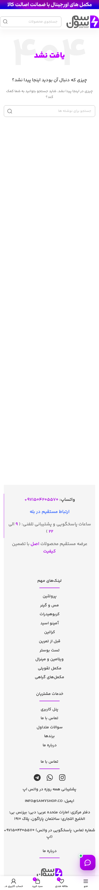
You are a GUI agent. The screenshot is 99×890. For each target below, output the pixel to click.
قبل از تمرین (49, 641)
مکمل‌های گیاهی (49, 677)
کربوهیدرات (50, 614)
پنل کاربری (49, 709)
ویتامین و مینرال (49, 659)
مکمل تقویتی (49, 668)
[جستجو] (9, 111)
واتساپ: (51, 499)
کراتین (49, 632)
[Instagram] (62, 777)
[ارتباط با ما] (87, 862)
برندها (49, 736)
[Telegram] (37, 777)
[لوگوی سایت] (49, 4)
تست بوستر (50, 650)
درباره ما (50, 745)
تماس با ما (49, 718)
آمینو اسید (49, 623)
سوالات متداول (50, 727)
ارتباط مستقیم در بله (50, 511)
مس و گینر (49, 605)
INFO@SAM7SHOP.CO (44, 801)
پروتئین (50, 596)
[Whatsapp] (50, 777)
